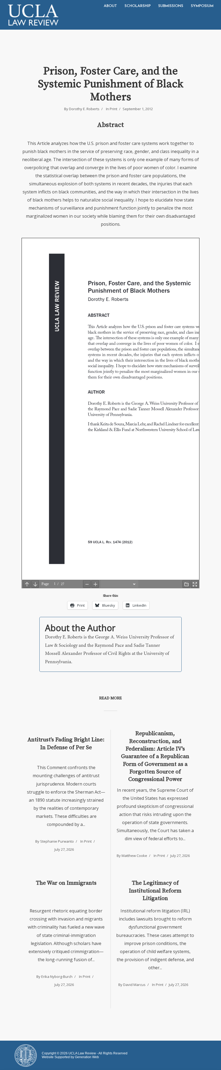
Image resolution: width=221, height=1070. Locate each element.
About (110, 6)
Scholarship (138, 6)
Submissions (170, 6)
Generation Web (87, 1057)
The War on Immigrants (66, 883)
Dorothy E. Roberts (84, 108)
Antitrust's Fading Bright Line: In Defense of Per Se (66, 743)
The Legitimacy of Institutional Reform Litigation (155, 891)
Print (113, 108)
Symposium (202, 6)
